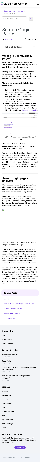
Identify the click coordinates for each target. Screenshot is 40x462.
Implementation (7, 419)
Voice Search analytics (10, 355)
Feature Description (9, 411)
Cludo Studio (6, 361)
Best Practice (6, 395)
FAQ (3, 335)
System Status (7, 339)
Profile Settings (7, 424)
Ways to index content (12, 314)
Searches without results (13, 309)
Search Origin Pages (16, 31)
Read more (20, 448)
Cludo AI (5, 399)
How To (4, 415)
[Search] (31, 18)
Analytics (21, 11)
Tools (4, 428)
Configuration (7, 403)
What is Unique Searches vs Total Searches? (20, 304)
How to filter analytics (29, 110)
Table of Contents (14, 47)
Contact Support (8, 343)
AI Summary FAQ (10, 318)
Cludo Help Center (10, 11)
